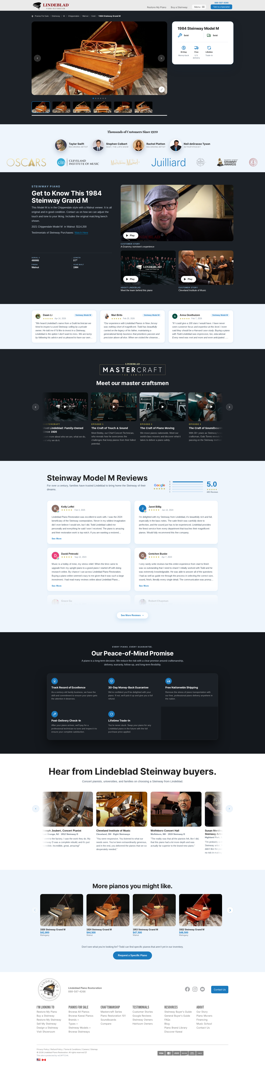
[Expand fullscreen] (162, 89)
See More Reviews (131, 615)
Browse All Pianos (79, 1011)
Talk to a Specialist (221, 7)
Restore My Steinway (49, 1019)
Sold (93, 16)
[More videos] (229, 407)
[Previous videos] (35, 407)
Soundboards (108, 1019)
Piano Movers (204, 1015)
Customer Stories (142, 1011)
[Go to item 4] (100, 98)
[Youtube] (202, 989)
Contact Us (220, 989)
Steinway (56, 16)
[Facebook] (187, 989)
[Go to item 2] (95, 98)
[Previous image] (37, 58)
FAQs (167, 1019)
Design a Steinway (47, 1027)
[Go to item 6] (105, 98)
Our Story (202, 1011)
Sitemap (94, 1049)
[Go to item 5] (103, 98)
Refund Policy (57, 1049)
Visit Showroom (46, 1031)
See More (56, 538)
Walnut (85, 16)
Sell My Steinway (46, 1023)
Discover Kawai (173, 1031)
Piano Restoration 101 (113, 1015)
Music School (204, 1023)
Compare (106, 1023)
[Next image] (161, 58)
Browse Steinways (79, 1031)
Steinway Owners (142, 1019)
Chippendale (73, 16)
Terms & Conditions (72, 1049)
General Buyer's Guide (177, 1015)
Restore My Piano (156, 7)
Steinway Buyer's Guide (178, 1011)
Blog (167, 1023)
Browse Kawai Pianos (81, 1015)
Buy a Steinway (179, 7)
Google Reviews (141, 1015)
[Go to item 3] (98, 98)
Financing (201, 1019)
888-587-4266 (222, 3)
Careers (85, 1049)
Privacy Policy (43, 1049)
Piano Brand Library (175, 1027)
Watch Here (81, 232)
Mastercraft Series (111, 1011)
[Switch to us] (38, 1060)
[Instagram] (195, 989)
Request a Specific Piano (132, 955)
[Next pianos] (230, 910)
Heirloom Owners (142, 1023)
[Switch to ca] (44, 1060)
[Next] (229, 808)
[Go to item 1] (93, 98)
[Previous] (35, 808)
